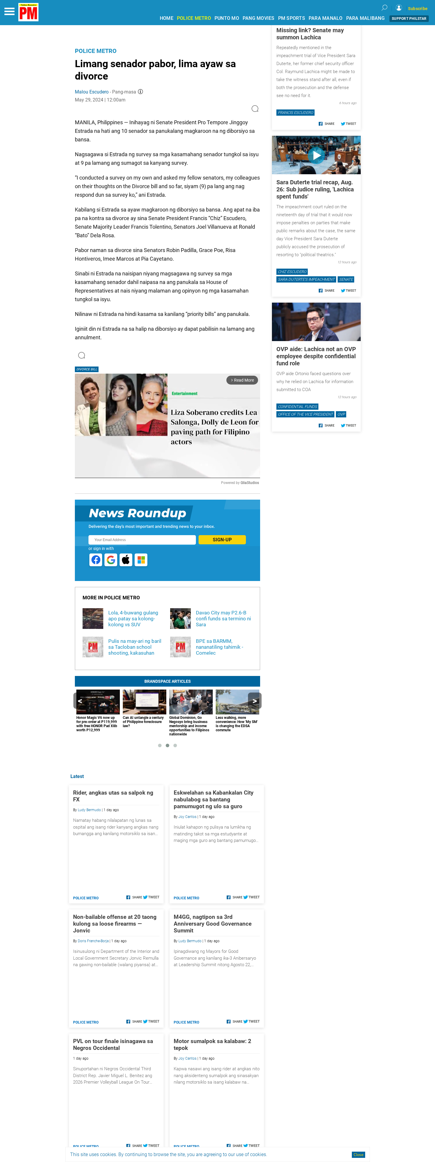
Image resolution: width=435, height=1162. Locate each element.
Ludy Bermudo (89, 810)
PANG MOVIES (259, 18)
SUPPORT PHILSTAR (409, 19)
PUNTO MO (227, 18)
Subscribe (418, 8)
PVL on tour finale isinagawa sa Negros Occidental (113, 1044)
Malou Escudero (92, 92)
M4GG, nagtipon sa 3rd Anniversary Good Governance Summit (213, 924)
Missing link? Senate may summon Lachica (310, 34)
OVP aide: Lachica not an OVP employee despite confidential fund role (316, 356)
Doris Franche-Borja (93, 941)
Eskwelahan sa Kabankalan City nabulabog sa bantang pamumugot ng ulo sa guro (214, 799)
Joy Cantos (187, 817)
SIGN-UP (222, 540)
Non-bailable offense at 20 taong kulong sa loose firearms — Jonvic (115, 924)
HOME (166, 18)
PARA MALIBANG (365, 18)
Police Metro (96, 50)
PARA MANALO (326, 18)
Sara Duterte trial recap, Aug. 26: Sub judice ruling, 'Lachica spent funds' (315, 189)
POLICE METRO (194, 18)
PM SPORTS (291, 18)
